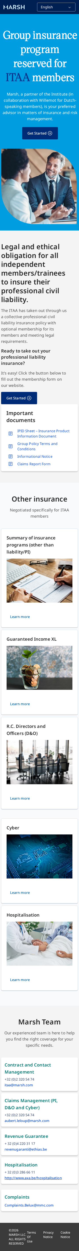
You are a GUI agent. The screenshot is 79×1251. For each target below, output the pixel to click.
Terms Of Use (31, 1236)
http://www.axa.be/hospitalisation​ (33, 1177)
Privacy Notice (48, 1234)
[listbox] (56, 7)
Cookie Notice (65, 1234)
